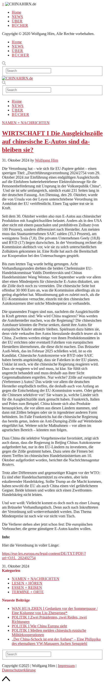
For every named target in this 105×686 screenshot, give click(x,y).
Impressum (66, 666)
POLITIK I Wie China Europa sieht (39, 626)
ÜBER (17, 21)
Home (16, 12)
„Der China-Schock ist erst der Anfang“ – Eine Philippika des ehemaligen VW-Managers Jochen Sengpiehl (56, 641)
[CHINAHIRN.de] (17, 78)
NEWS (17, 17)
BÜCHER (20, 25)
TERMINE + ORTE (28, 592)
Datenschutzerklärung (19, 670)
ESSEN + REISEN (27, 587)
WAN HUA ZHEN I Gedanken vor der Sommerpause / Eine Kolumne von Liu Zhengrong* (55, 610)
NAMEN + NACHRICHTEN (26, 123)
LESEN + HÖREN (27, 583)
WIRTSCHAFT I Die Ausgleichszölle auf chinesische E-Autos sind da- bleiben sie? (52, 141)
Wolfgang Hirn (46, 160)
